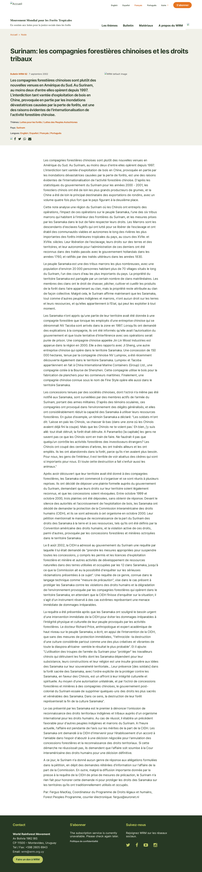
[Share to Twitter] (19, 138)
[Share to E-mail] (29, 138)
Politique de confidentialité (84, 841)
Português (152, 5)
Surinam (20, 127)
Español (126, 5)
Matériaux (146, 25)
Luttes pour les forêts (31, 122)
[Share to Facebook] (15, 138)
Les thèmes (109, 25)
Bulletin (128, 25)
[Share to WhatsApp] (24, 138)
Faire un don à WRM (28, 859)
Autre (164, 5)
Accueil (13, 34)
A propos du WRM (171, 25)
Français (138, 5)
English (114, 5)
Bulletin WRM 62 (18, 74)
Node (23, 34)
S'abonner (183, 5)
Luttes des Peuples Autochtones (61, 122)
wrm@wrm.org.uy (32, 851)
